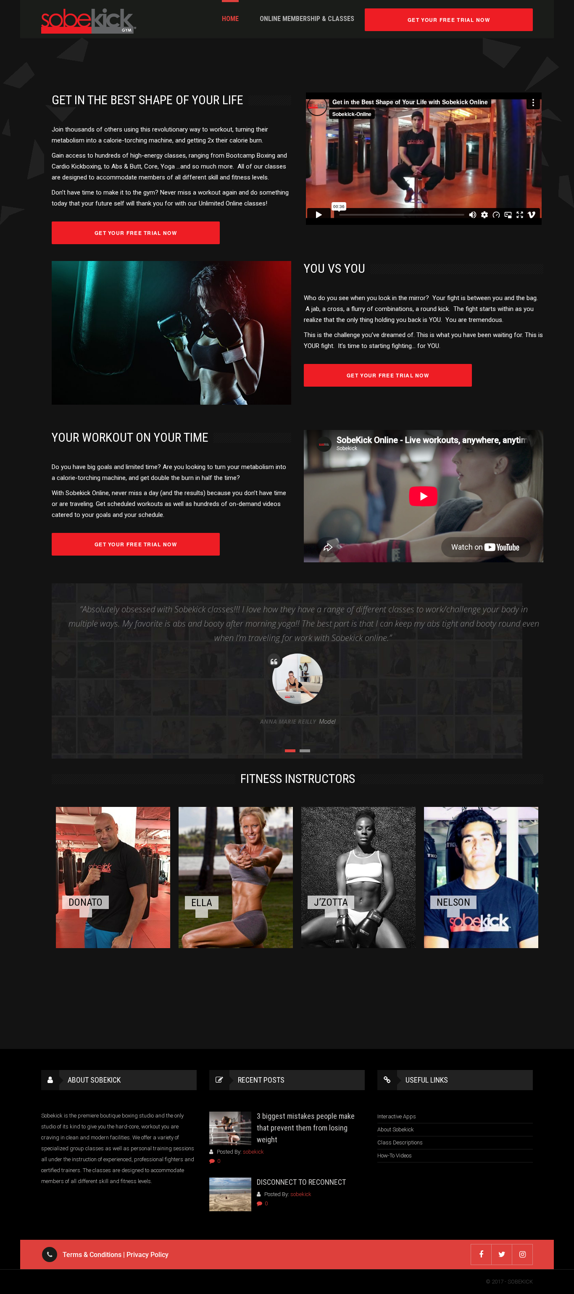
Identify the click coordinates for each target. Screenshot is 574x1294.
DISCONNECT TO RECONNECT (301, 1182)
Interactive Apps (396, 1116)
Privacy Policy (147, 1255)
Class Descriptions (400, 1142)
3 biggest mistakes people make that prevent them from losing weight (306, 1128)
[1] (290, 750)
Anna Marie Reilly (288, 721)
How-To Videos (394, 1155)
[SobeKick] (88, 21)
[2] (305, 750)
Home (230, 19)
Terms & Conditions (92, 1255)
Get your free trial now (449, 20)
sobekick (253, 1152)
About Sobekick (395, 1129)
